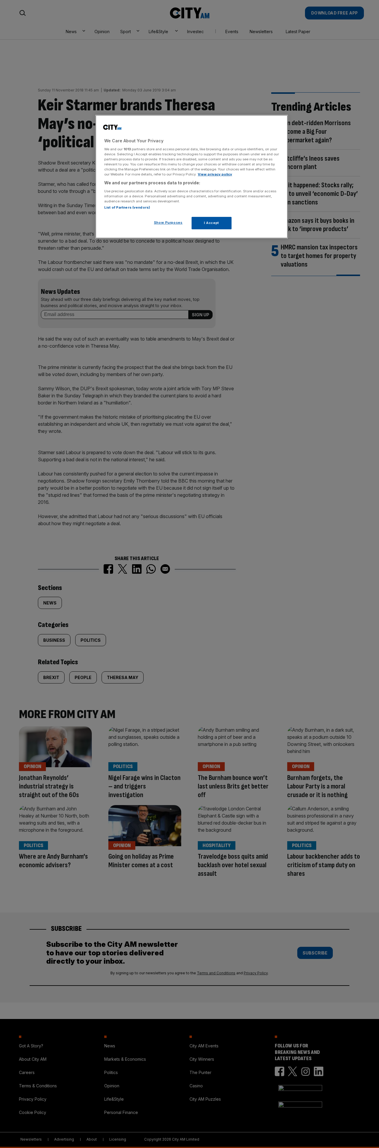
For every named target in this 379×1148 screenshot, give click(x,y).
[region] (191, 176)
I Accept (211, 223)
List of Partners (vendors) (127, 207)
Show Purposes (168, 222)
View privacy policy (215, 174)
